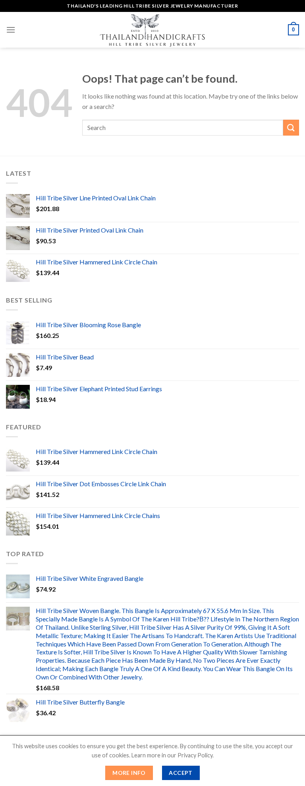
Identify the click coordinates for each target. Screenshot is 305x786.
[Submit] (291, 127)
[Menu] (10, 29)
